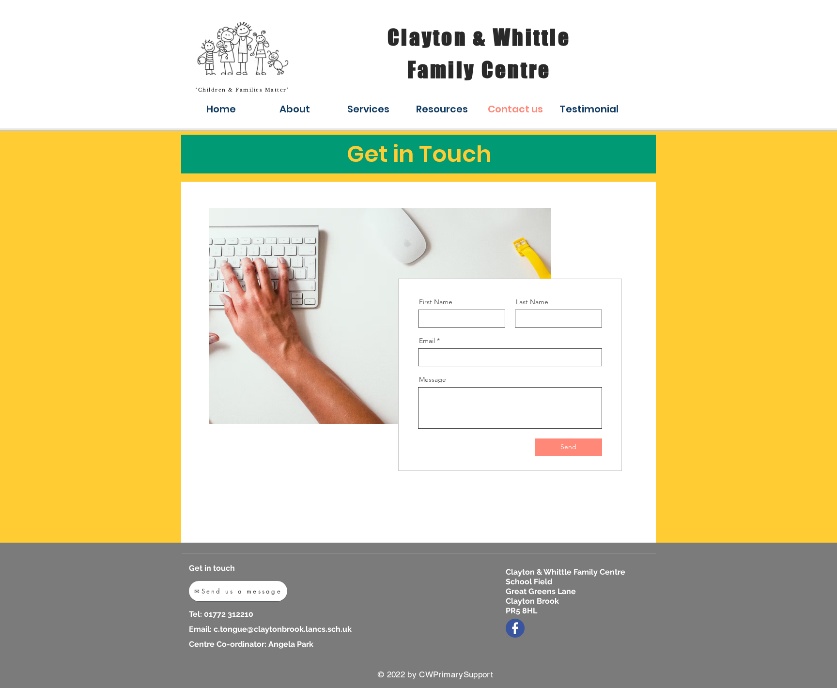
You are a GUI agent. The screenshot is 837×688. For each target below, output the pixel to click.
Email (427, 340)
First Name (435, 301)
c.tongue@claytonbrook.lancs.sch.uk (283, 629)
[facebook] (515, 628)
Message (432, 379)
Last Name (532, 301)
